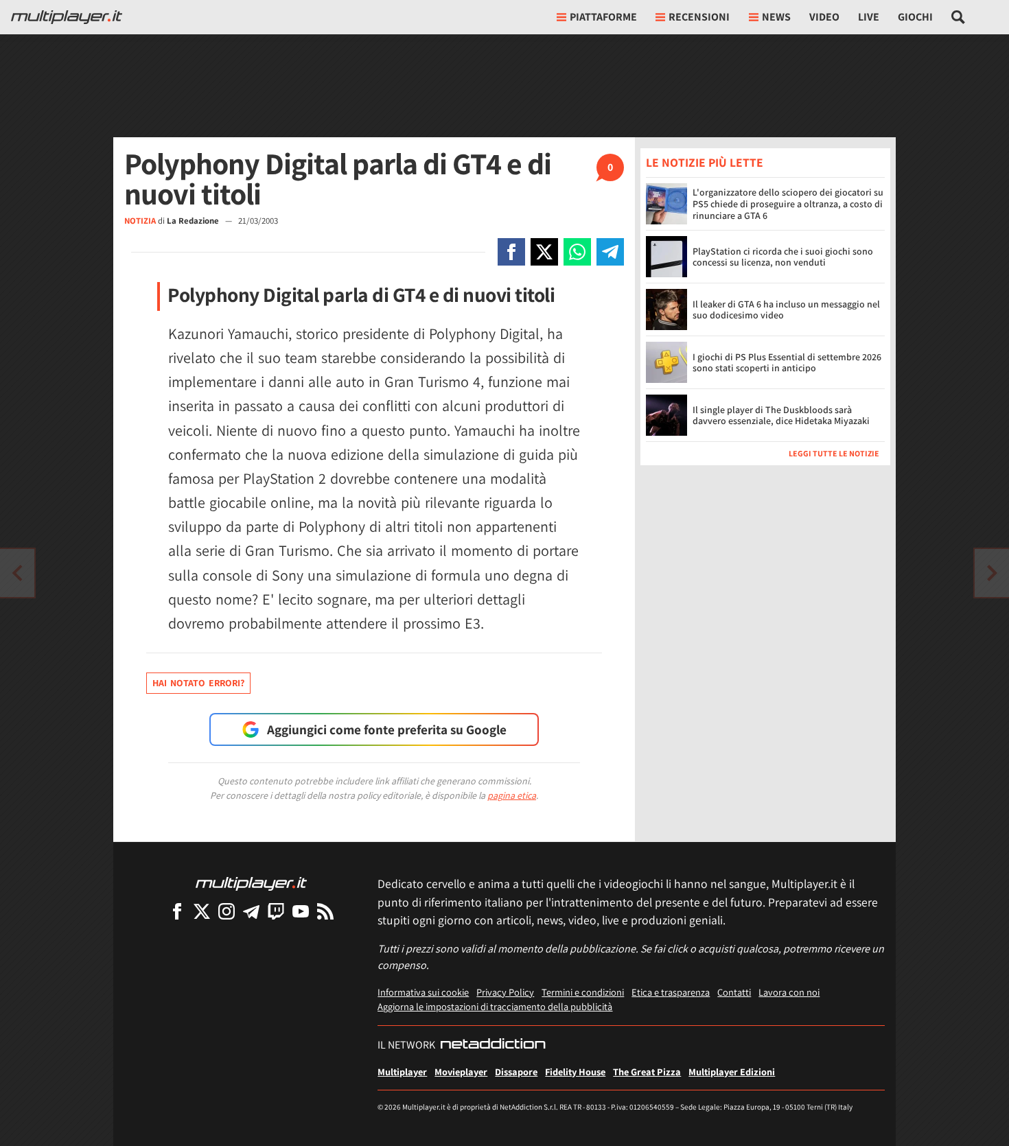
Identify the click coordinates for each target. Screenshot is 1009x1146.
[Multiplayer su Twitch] (276, 911)
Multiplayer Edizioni (731, 1071)
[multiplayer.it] (251, 883)
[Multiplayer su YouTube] (300, 911)
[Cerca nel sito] (958, 17)
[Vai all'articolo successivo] (17, 573)
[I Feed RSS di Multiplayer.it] (325, 911)
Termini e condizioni (583, 991)
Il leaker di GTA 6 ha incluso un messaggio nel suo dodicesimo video (786, 310)
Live (868, 17)
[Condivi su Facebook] (511, 252)
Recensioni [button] (699, 17)
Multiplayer (402, 1071)
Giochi (915, 17)
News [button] (776, 17)
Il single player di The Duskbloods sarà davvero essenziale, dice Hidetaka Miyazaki (781, 416)
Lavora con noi (789, 991)
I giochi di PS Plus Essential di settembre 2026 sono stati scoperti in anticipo (787, 363)
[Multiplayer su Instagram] (226, 911)
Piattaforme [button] (603, 17)
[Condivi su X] (544, 252)
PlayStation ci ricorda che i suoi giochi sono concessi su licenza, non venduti (783, 257)
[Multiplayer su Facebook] (177, 911)
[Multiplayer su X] (202, 911)
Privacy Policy (505, 991)
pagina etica (511, 795)
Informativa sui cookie (423, 991)
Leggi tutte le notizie (834, 453)
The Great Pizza (647, 1071)
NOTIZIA (140, 220)
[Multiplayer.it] (66, 17)
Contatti (734, 991)
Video (824, 17)
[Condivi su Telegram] (610, 252)
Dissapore (516, 1071)
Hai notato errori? (198, 683)
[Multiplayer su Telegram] (251, 911)
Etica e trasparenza (670, 991)
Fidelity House (575, 1071)
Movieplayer (460, 1071)
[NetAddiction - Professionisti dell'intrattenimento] (493, 1045)
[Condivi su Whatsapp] (577, 252)
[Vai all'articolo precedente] (992, 573)
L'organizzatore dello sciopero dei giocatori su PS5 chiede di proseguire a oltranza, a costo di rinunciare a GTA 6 (788, 204)
